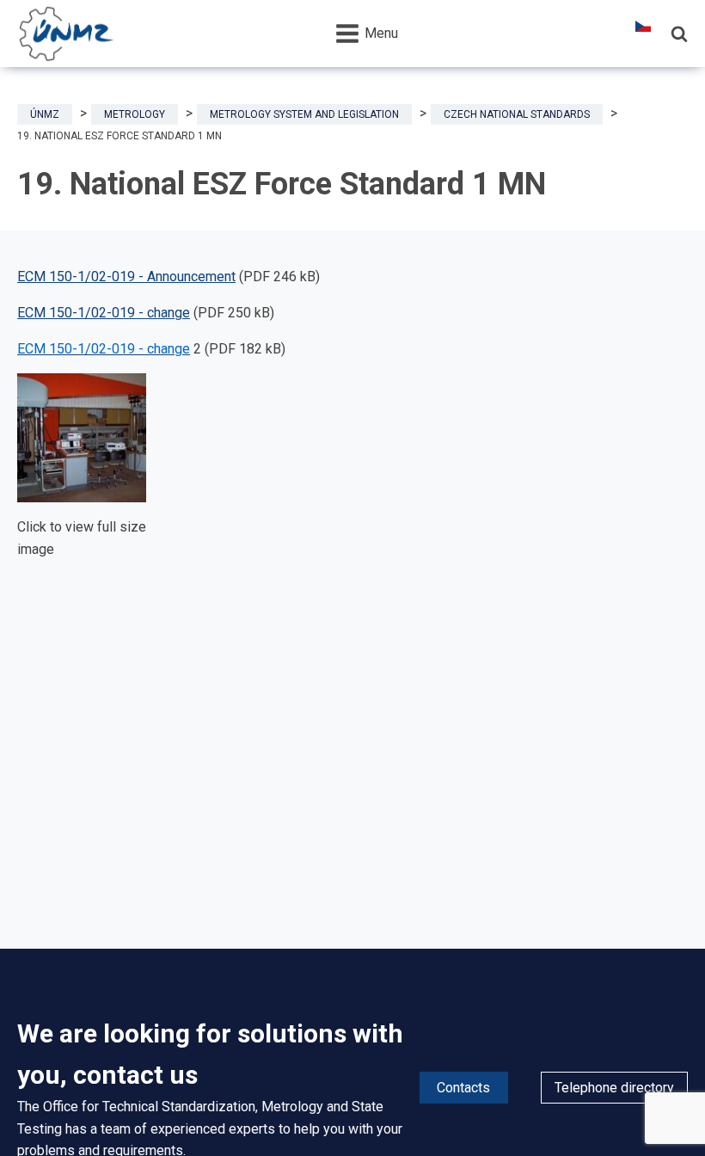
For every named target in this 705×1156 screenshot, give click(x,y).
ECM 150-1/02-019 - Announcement (126, 276)
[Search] (679, 33)
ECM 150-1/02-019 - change (103, 312)
